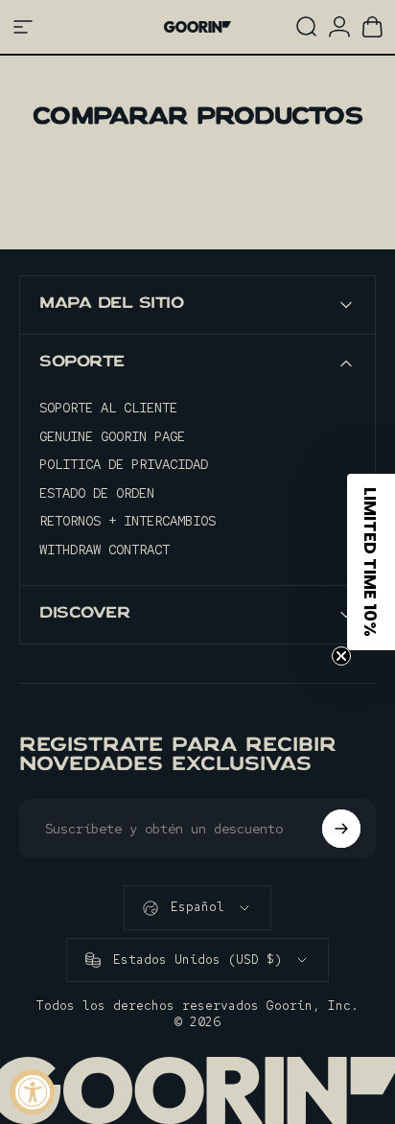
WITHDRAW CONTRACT (104, 550)
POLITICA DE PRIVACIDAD (123, 465)
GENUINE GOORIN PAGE (112, 437)
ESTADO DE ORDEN (96, 493)
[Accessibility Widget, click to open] (32, 1091)
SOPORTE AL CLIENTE (108, 408)
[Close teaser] (341, 656)
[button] (371, 562)
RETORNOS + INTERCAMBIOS (127, 521)
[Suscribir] (341, 828)
